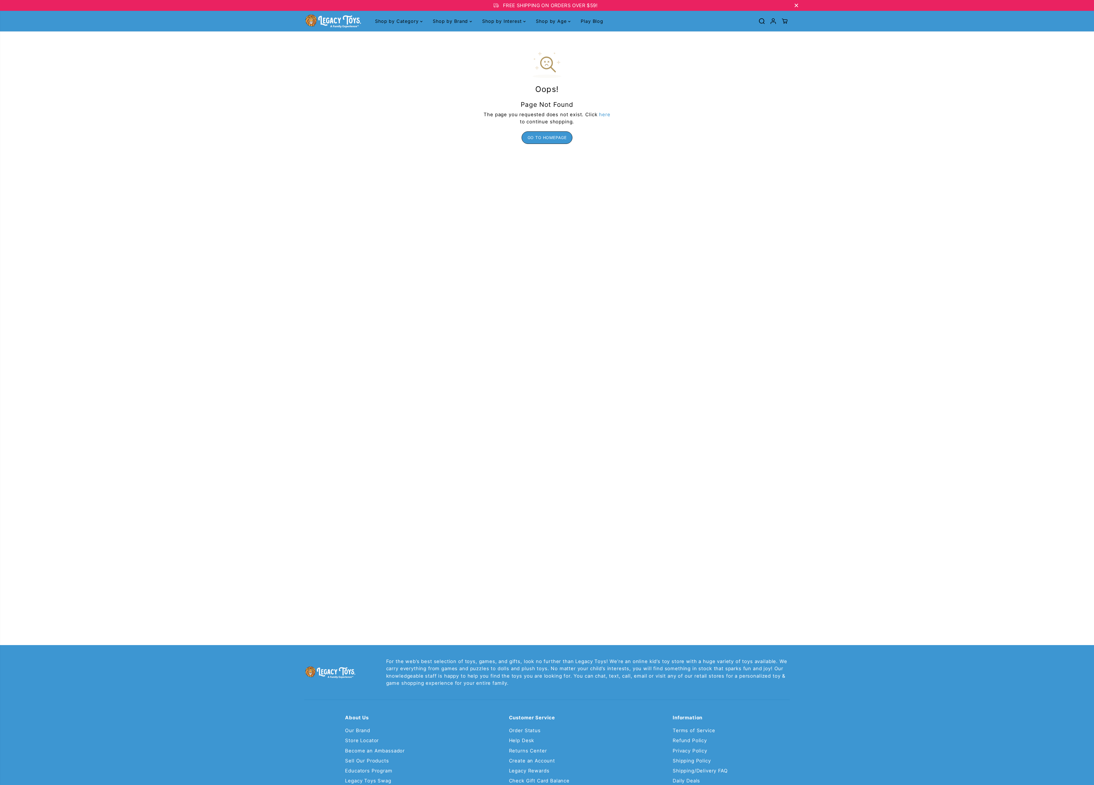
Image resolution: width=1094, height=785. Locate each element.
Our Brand (357, 730)
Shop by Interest (502, 21)
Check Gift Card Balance (539, 781)
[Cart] (785, 21)
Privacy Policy (690, 751)
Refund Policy (690, 740)
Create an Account (532, 761)
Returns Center (528, 751)
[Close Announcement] (796, 5)
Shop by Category (397, 21)
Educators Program (368, 771)
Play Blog (592, 21)
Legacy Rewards (529, 771)
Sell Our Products (367, 761)
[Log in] (773, 21)
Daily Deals (686, 781)
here (604, 114)
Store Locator (362, 740)
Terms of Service (694, 730)
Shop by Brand (451, 21)
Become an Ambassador (375, 751)
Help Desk (521, 740)
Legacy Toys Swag (368, 781)
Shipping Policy (692, 761)
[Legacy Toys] (332, 21)
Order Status (525, 730)
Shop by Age (552, 21)
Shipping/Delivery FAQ (700, 771)
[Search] (762, 21)
